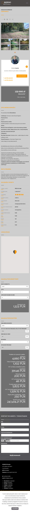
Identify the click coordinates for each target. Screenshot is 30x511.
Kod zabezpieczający (6, 438)
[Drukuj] (4, 19)
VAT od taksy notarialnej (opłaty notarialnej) (14, 329)
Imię (2, 422)
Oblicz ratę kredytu (21, 97)
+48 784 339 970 (8, 78)
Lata (2, 289)
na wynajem (9, 481)
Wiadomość (4, 443)
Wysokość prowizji (6, 345)
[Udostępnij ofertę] (12, 19)
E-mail (2, 427)
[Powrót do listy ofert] (2, 19)
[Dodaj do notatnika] (9, 19)
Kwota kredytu (5, 284)
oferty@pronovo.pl (9, 478)
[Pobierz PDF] (7, 19)
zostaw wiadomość (22, 76)
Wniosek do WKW (5, 334)
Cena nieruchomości (6, 323)
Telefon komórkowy (6, 433)
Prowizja (3, 339)
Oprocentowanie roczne (8, 295)
